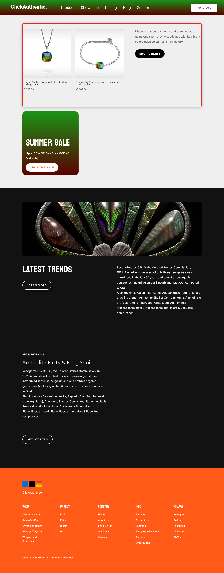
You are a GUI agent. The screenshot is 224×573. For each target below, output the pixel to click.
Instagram (179, 514)
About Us (103, 520)
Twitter (178, 520)
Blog (127, 7)
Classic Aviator (31, 514)
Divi (62, 514)
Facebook (179, 525)
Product (68, 7)
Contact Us (142, 520)
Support (143, 7)
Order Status (143, 542)
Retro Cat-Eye (30, 520)
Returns (140, 537)
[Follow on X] (32, 484)
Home (101, 514)
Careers (102, 537)
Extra (63, 520)
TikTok (177, 537)
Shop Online (149, 53)
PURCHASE (204, 7)
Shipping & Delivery (147, 531)
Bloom (63, 525)
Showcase (90, 7)
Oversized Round (32, 525)
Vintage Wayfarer (32, 531)
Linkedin (179, 531)
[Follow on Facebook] (25, 484)
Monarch (65, 531)
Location (141, 525)
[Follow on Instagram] (39, 484)
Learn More (37, 285)
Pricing (111, 7)
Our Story (103, 531)
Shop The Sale (42, 167)
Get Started (37, 439)
